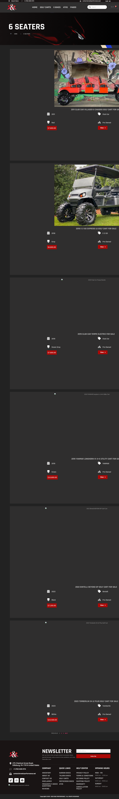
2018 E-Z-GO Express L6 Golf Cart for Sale (96, 228)
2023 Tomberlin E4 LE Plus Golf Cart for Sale (96, 701)
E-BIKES (57, 7)
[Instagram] (16, 780)
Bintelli (105, 591)
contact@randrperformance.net (24, 773)
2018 (53, 233)
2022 (53, 591)
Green (54, 472)
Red (53, 122)
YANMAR (106, 463)
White (54, 714)
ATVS (65, 7)
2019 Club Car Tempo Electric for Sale (96, 334)
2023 (53, 706)
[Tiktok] (11, 780)
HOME (34, 7)
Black (54, 600)
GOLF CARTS (45, 7)
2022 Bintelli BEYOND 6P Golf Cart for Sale (96, 587)
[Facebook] (22, 780)
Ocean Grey (56, 347)
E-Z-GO (105, 233)
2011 (53, 114)
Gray (53, 242)
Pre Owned (107, 122)
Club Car (106, 114)
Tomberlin (107, 706)
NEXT (66, 733)
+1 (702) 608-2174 (19, 769)
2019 (53, 339)
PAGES (73, 7)
